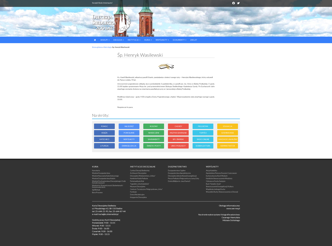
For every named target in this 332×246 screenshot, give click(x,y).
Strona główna (97, 47)
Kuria (147, 40)
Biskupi (104, 40)
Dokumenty (179, 40)
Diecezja (117, 40)
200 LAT (193, 40)
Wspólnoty (162, 40)
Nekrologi (107, 47)
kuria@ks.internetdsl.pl (108, 214)
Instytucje (133, 40)
